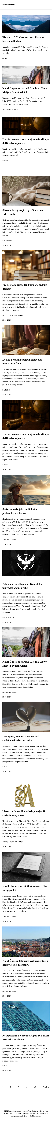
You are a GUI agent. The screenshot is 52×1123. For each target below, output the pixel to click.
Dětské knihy (6, 390)
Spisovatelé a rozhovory (10, 109)
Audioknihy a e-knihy (9, 539)
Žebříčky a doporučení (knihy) (12, 315)
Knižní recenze (7, 240)
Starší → (46, 1087)
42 (35, 1087)
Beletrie (5, 160)
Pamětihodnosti (8, 4)
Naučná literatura (8, 617)
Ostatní (4, 58)
